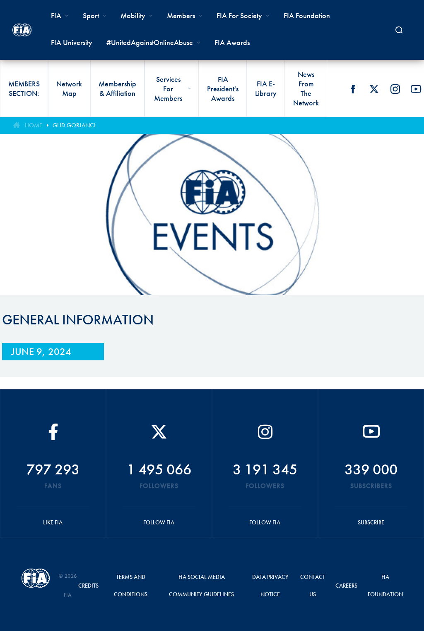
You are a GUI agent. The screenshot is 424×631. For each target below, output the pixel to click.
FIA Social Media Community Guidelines (201, 585)
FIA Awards (232, 42)
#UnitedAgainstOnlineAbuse (149, 42)
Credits (88, 585)
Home (33, 125)
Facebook (353, 89)
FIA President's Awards (222, 88)
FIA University (71, 42)
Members (181, 15)
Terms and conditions (130, 585)
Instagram (395, 89)
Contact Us (312, 585)
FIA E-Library (266, 88)
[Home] (21, 30)
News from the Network (306, 88)
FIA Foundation (307, 15)
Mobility (132, 15)
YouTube (416, 89)
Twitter (374, 89)
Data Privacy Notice (270, 585)
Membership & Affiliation (117, 88)
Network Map (69, 88)
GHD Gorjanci (74, 125)
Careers (346, 585)
